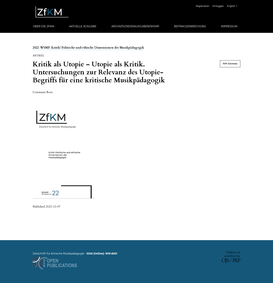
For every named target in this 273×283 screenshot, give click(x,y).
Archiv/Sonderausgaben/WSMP (135, 26)
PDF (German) (230, 63)
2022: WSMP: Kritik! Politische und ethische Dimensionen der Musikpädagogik (88, 48)
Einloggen (218, 6)
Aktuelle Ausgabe (82, 26)
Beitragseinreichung (190, 26)
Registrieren (202, 6)
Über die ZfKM (43, 26)
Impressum (229, 26)
